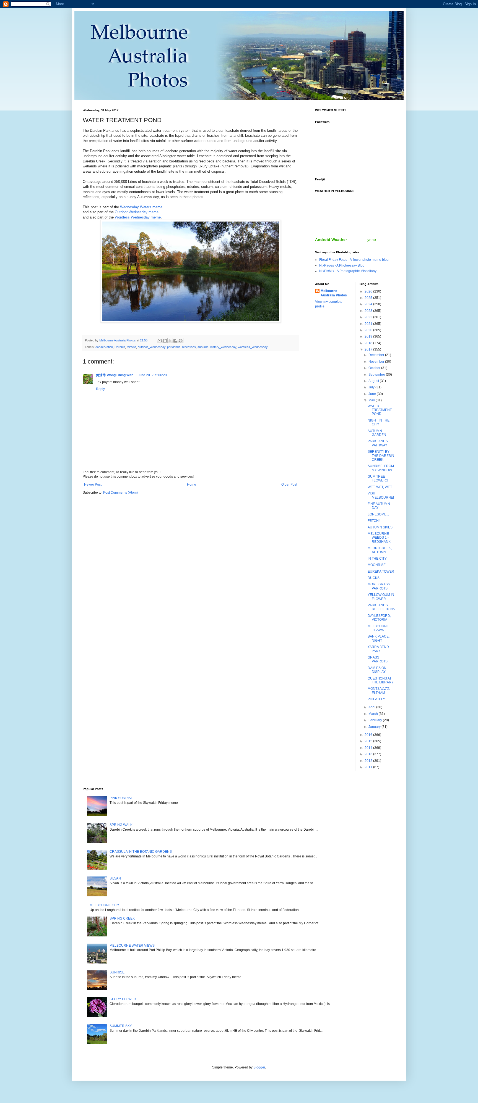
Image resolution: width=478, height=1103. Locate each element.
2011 (369, 767)
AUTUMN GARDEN (377, 433)
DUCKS (374, 578)
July (371, 387)
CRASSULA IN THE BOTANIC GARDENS (141, 852)
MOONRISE (377, 565)
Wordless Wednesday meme (138, 217)
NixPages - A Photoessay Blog (342, 265)
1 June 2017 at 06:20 (151, 375)
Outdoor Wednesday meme (137, 212)
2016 (369, 735)
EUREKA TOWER (381, 571)
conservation (104, 347)
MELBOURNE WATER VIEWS (132, 945)
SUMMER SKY (121, 1026)
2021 (369, 324)
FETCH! (374, 521)
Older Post (289, 484)
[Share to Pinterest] (180, 340)
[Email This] (159, 340)
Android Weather (331, 239)
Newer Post (93, 484)
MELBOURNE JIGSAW (378, 628)
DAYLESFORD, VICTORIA (379, 618)
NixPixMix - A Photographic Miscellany (347, 271)
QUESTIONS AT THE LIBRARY (381, 680)
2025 (369, 298)
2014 (369, 748)
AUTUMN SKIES (380, 527)
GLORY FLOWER (123, 999)
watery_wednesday (223, 347)
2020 (369, 330)
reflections (189, 347)
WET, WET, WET (380, 487)
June (372, 394)
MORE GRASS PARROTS (379, 586)
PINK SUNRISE (121, 798)
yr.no (371, 239)
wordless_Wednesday (253, 347)
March (373, 714)
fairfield (131, 347)
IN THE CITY (377, 558)
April (372, 707)
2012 (369, 761)
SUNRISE (117, 972)
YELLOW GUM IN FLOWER (381, 597)
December (376, 355)
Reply (100, 389)
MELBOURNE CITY (104, 905)
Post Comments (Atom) (120, 492)
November (376, 362)
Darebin (120, 347)
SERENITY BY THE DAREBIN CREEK (381, 456)
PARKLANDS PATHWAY (378, 443)
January (374, 727)
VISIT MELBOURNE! (381, 495)
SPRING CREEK (122, 918)
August (374, 381)
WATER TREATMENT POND (380, 410)
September (377, 375)
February (375, 720)
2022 (369, 317)
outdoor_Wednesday (151, 347)
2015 (369, 741)
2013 (369, 754)
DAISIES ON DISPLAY (377, 670)
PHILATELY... (377, 699)
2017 (369, 349)
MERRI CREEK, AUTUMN (380, 550)
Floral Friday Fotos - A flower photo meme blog (354, 260)
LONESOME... (378, 514)
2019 (369, 336)
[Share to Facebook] (175, 340)
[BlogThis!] (165, 340)
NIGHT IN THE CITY (378, 422)
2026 (369, 291)
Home (191, 484)
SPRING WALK (121, 825)
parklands (173, 347)
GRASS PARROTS (378, 659)
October (374, 368)
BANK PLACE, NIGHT (378, 638)
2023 (369, 311)
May (372, 400)
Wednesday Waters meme (141, 207)
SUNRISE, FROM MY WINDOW (381, 468)
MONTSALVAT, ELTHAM (379, 690)
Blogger (259, 1067)
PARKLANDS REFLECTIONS (381, 607)
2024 (369, 304)
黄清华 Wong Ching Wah (114, 375)
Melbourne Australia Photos (334, 293)
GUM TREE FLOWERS (378, 478)
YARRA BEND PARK (378, 649)
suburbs (203, 347)
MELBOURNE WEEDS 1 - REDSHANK (379, 538)
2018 (369, 343)
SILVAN (115, 878)
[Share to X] (170, 340)
